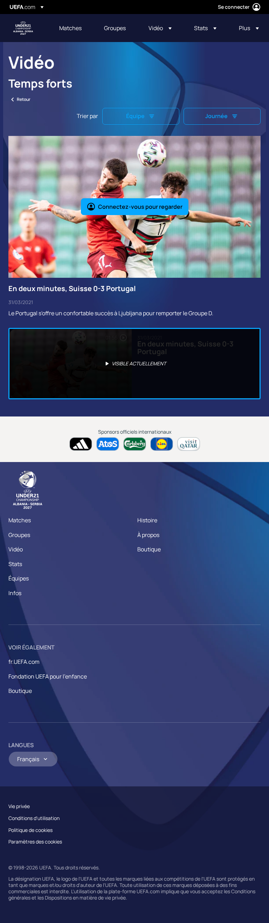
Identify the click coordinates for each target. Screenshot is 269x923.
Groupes (19, 535)
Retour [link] (23, 99)
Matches (19, 520)
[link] (70, 28)
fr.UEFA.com (24, 662)
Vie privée (19, 806)
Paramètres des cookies (35, 841)
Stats (15, 564)
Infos (14, 593)
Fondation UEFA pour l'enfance (47, 676)
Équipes (18, 578)
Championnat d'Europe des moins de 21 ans (23, 28)
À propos (148, 535)
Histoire (147, 520)
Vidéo (15, 549)
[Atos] (107, 444)
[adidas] (80, 444)
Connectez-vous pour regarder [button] (140, 207)
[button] (160, 28)
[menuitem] (73, 28)
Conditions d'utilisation (34, 818)
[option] (134, 363)
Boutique (149, 549)
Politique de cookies (30, 830)
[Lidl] (161, 444)
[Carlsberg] (134, 444)
